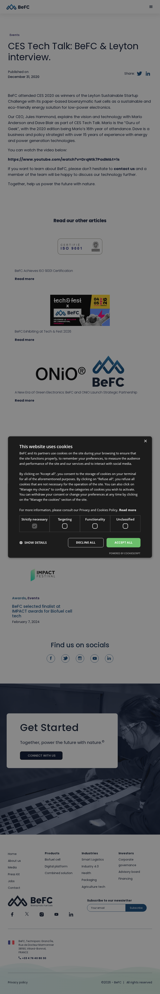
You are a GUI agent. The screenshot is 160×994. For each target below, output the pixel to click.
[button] (33, 542)
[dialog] (80, 497)
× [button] (145, 441)
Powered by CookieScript (124, 553)
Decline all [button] (85, 542)
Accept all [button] (124, 542)
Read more (127, 510)
